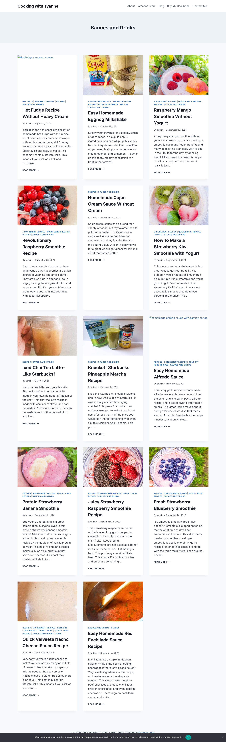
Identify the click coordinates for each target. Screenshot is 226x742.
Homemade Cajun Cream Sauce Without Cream (111, 204)
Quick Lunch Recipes (189, 101)
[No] (222, 737)
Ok (188, 737)
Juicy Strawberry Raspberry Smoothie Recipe (109, 508)
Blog (161, 6)
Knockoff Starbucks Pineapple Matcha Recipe (108, 374)
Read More (30, 170)
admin (29, 123)
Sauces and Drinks (33, 104)
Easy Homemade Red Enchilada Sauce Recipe (110, 640)
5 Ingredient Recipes (99, 101)
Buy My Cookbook (178, 6)
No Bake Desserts (45, 101)
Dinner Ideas (46, 631)
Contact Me (200, 6)
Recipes (60, 101)
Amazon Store (147, 6)
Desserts (27, 101)
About (131, 6)
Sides (58, 633)
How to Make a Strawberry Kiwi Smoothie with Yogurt (177, 247)
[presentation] (47, 75)
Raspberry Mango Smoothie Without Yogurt (173, 116)
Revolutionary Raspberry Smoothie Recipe (43, 247)
